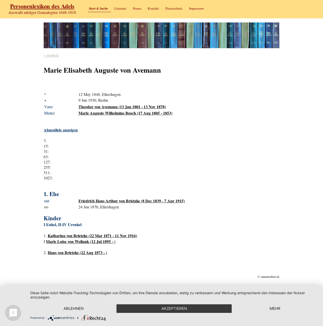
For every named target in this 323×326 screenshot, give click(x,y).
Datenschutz (173, 8)
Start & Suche (98, 8)
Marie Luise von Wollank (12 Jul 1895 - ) (80, 241)
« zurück (51, 55)
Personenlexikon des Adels (42, 6)
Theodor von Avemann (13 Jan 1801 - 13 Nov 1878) (122, 107)
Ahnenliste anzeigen (61, 130)
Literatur (120, 8)
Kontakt (153, 8)
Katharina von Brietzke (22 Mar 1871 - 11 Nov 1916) (92, 235)
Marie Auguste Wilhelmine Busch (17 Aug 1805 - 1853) (125, 113)
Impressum (196, 8)
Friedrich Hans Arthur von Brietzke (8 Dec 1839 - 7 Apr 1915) (131, 201)
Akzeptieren (174, 308)
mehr (275, 308)
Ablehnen (74, 308)
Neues (137, 8)
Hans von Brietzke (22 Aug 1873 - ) (77, 252)
